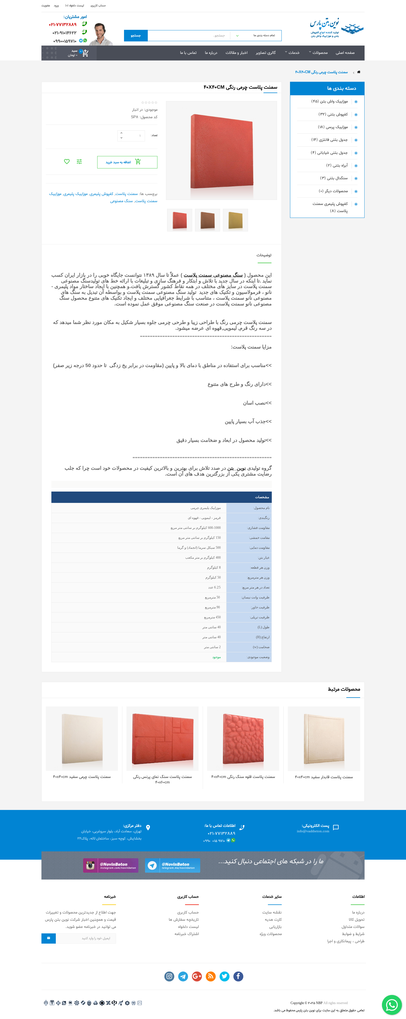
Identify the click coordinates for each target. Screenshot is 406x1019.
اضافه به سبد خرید (118, 162)
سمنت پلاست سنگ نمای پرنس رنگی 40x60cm (162, 779)
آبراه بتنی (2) (337, 165)
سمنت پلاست (126, 194)
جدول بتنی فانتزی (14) (329, 140)
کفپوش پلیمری (101, 194)
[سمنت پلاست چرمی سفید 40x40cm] (111, 746)
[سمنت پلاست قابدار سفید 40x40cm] (353, 746)
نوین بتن (236, 468)
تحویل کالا (357, 920)
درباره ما (358, 912)
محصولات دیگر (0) (333, 191)
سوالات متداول (353, 927)
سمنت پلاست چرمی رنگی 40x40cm (321, 72)
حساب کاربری (188, 912)
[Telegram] (183, 976)
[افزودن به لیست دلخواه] (332, 746)
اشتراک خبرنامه (187, 934)
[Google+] (197, 976)
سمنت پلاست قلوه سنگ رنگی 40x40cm (243, 777)
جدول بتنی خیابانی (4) (329, 153)
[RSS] (211, 976)
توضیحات (264, 255)
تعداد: (154, 135)
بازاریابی (275, 927)
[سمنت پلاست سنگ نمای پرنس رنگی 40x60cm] (192, 746)
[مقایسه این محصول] (321, 746)
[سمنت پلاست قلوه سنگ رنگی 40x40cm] (272, 746)
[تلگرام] (172, 865)
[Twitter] (225, 976)
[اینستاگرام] (110, 865)
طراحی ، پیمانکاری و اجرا (346, 941)
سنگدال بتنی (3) (334, 178)
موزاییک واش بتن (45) (329, 101)
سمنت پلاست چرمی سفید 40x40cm (82, 777)
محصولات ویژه (271, 934)
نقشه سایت (272, 912)
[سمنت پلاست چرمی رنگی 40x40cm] (179, 221)
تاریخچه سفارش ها (184, 920)
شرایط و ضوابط (353, 934)
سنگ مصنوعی (121, 201)
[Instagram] (169, 976)
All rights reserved (335, 1003)
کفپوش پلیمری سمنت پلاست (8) (330, 207)
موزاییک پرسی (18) (333, 127)
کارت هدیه (273, 920)
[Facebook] (238, 976)
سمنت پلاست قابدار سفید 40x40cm (324, 777)
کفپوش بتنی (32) (333, 114)
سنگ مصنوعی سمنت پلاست (213, 275)
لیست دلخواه (188, 927)
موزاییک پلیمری (76, 194)
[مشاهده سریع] (343, 746)
